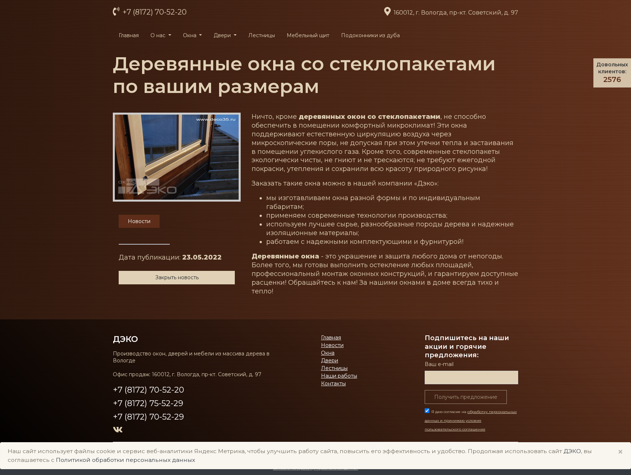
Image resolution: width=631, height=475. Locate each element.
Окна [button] (190, 35)
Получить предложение (465, 397)
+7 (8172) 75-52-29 (148, 403)
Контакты (333, 383)
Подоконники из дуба (370, 35)
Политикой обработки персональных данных (125, 459)
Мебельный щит (308, 35)
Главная (129, 35)
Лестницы (261, 35)
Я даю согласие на (471, 420)
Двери (329, 360)
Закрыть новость (177, 277)
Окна (327, 353)
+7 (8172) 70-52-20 (154, 12)
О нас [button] (158, 35)
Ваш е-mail (439, 364)
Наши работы (339, 376)
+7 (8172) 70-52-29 (148, 417)
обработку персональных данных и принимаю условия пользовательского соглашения (471, 420)
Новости (332, 345)
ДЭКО (572, 451)
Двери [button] (223, 35)
